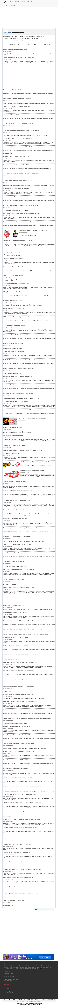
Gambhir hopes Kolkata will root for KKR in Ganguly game (18, 57)
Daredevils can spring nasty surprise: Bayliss (15, 481)
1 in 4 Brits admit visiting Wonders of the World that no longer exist (20, 827)
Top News (36, 909)
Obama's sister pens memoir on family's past (15, 49)
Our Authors (9, 991)
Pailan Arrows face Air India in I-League (13, 351)
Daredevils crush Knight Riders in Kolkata (14, 445)
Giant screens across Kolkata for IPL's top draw (15, 41)
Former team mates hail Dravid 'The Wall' (13, 561)
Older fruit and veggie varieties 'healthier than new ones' (18, 376)
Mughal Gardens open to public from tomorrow (15, 768)
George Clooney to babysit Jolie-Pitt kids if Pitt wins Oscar (18, 751)
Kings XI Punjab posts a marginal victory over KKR (33, 230)
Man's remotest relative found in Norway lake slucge (17, 89)
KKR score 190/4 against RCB (11, 114)
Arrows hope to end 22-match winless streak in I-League (18, 196)
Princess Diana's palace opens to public (13, 579)
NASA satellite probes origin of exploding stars (15, 637)
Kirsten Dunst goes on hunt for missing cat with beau (17, 844)
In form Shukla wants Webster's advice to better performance (19, 569)
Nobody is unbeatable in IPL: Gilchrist (13, 292)
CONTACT (12, 5)
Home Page (9, 987)
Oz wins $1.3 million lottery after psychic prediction (16, 156)
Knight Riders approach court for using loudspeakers (17, 544)
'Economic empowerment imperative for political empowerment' (20, 527)
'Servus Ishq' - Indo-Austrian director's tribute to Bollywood (19, 409)
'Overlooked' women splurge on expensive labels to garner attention (21, 205)
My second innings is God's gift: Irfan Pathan (15, 510)
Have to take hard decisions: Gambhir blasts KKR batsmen (18, 249)
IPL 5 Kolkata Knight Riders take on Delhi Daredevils (35, 461)
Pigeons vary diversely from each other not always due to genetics (20, 886)
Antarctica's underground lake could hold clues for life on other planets (22, 786)
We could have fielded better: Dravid (12, 300)
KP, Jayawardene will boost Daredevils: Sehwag (15, 401)
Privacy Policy (10, 992)
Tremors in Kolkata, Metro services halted (14, 384)
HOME (11, 1)
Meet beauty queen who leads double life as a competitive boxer (20, 393)
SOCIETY (17, 1)
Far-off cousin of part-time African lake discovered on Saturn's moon (21, 173)
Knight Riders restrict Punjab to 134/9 (13, 275)
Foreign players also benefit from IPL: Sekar (14, 597)
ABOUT (6, 5)
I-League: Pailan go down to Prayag (12, 427)
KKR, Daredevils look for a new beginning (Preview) (16, 500)
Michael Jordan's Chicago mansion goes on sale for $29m (18, 679)
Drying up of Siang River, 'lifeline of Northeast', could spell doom (20, 662)
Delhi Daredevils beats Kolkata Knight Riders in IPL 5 (32, 418)
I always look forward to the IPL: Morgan (13, 552)
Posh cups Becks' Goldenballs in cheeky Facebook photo (18, 743)
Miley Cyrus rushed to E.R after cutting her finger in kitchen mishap (21, 213)
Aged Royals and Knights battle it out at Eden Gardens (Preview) (20, 368)
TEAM (18, 5)
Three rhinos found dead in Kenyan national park (16, 283)
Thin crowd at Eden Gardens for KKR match (14, 325)
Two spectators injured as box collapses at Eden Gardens (18, 146)
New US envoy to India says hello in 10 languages (16, 188)
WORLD (23, 1)
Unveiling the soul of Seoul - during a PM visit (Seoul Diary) (18, 587)
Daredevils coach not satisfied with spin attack (32, 470)
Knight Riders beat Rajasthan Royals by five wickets (17, 316)
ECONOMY (29, 1)
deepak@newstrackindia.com (21, 982)
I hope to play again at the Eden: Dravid (13, 308)
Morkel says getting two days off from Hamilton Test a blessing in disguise (22, 620)
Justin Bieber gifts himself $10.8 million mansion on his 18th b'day (20, 654)
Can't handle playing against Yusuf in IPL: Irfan (15, 518)
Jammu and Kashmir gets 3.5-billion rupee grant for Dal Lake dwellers (21, 811)
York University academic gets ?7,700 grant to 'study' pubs (18, 123)
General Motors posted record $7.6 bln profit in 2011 (16, 726)
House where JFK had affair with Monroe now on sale (17, 98)
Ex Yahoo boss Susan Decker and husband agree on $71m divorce (21, 130)
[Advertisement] (29, 18)
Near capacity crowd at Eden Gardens (13, 435)
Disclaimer (9, 995)
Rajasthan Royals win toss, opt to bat (13, 343)
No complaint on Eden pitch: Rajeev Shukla (14, 267)
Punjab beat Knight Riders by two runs (13, 258)
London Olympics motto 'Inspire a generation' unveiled (17, 180)
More (35, 1)
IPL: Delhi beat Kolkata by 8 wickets (12, 453)
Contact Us (9, 989)
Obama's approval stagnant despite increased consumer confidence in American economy (27, 709)
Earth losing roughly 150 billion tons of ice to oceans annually (19, 777)
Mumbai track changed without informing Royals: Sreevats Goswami (21, 359)
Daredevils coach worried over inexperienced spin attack (18, 490)
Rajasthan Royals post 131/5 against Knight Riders (16, 334)
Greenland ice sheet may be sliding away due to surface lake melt (20, 221)
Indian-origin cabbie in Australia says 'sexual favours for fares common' (22, 819)
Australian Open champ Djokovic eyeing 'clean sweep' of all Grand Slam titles (23, 861)
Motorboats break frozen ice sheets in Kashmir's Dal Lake (18, 877)
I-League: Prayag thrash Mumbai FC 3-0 (13, 605)
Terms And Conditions (12, 994)
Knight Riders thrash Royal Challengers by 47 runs (16, 106)
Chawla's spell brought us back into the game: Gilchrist (17, 240)
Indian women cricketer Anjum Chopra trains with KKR (17, 536)
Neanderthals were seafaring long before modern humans (18, 670)
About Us (9, 988)
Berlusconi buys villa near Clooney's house (14, 612)
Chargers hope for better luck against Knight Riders (16, 164)
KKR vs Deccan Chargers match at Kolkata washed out (17, 138)
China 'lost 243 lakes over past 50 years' (13, 900)
